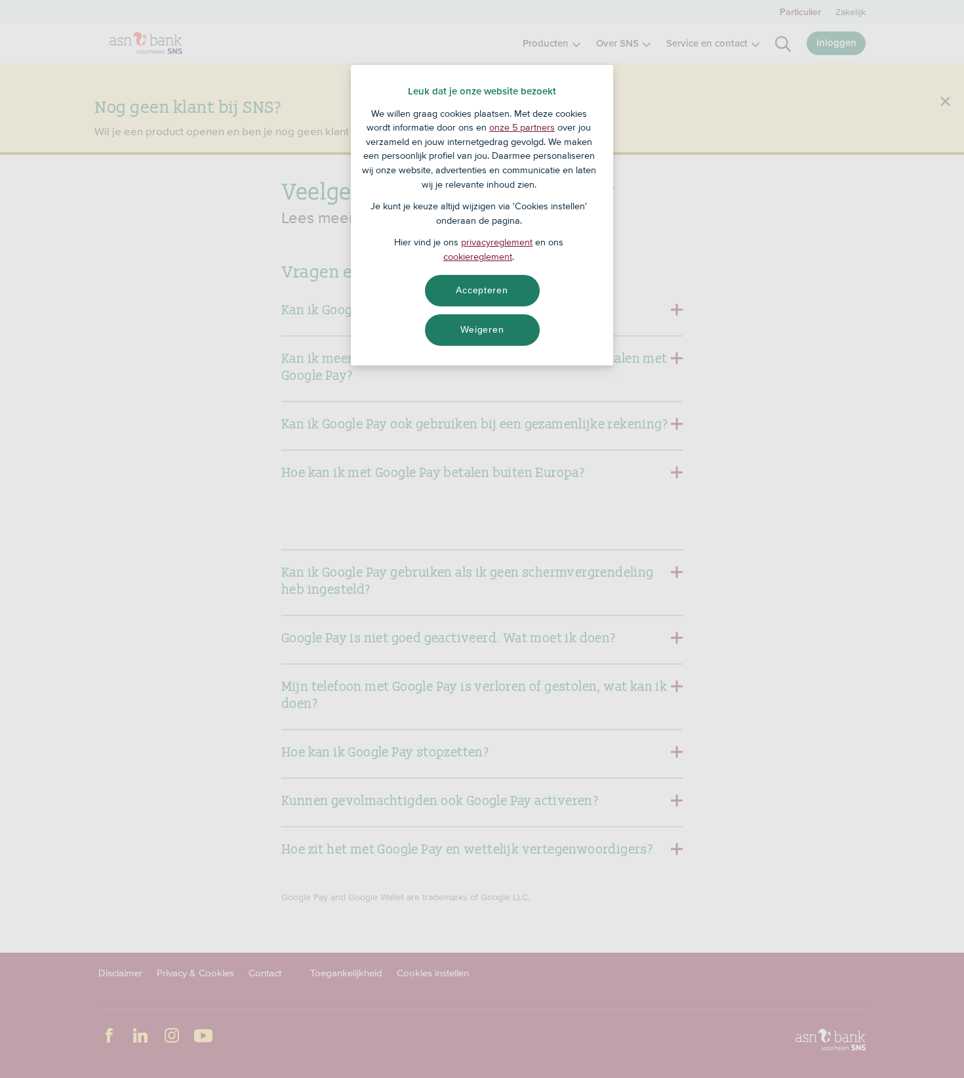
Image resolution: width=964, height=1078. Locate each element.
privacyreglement (496, 242)
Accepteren (482, 290)
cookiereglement (477, 256)
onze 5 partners (522, 127)
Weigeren (482, 329)
